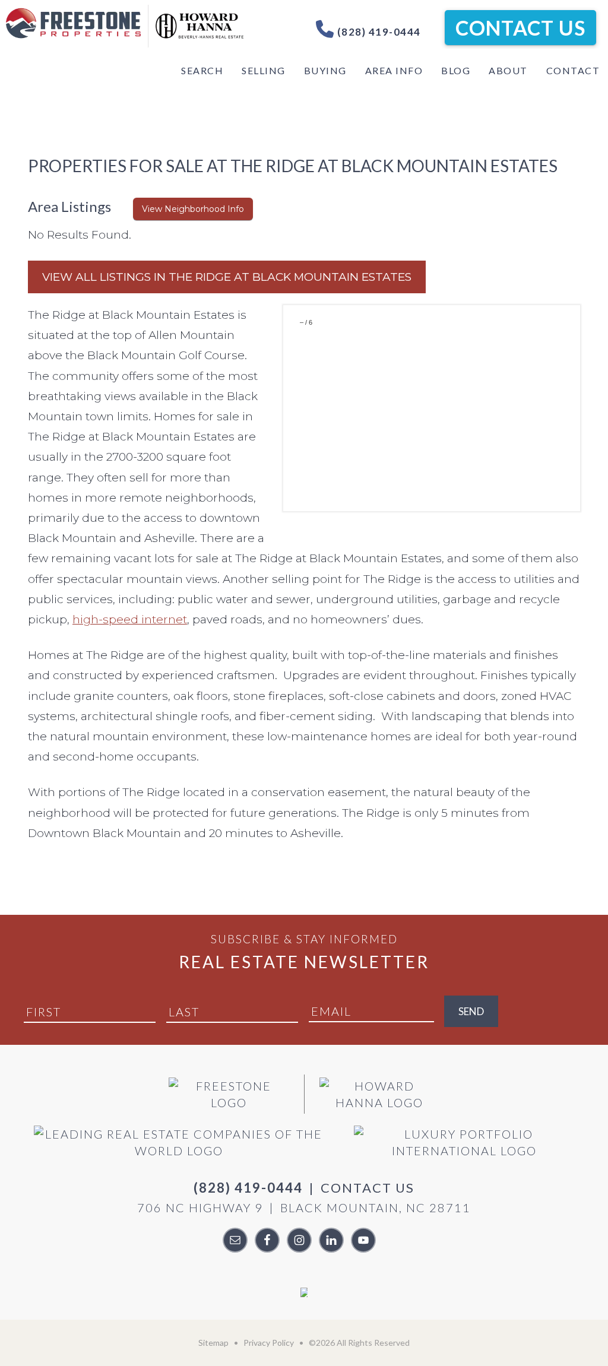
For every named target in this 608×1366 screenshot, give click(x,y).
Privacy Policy (268, 1343)
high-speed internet (129, 619)
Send (471, 1011)
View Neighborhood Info (193, 209)
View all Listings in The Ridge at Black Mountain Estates (226, 277)
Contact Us (520, 27)
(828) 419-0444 (377, 32)
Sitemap (213, 1343)
